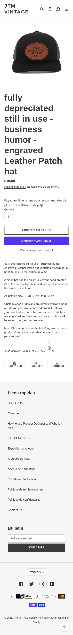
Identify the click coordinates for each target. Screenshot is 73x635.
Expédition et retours (21, 448)
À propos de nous (19, 458)
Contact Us (15, 510)
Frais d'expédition (15, 186)
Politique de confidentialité (24, 499)
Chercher (14, 413)
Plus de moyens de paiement (36, 250)
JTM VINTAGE (16, 8)
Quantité (9, 209)
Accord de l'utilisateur (21, 469)
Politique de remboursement (25, 489)
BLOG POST (16, 403)
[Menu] (66, 9)
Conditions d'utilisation (22, 479)
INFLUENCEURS (19, 438)
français (35, 572)
